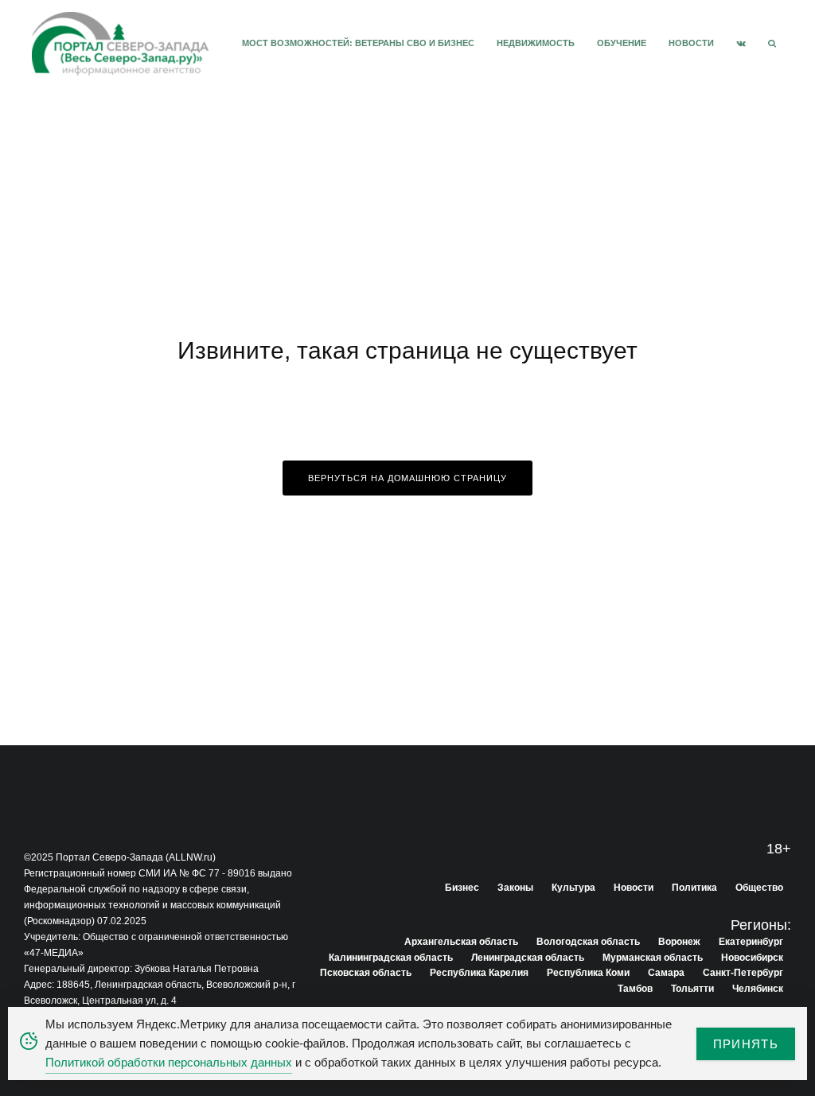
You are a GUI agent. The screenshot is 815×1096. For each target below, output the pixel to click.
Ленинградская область (527, 957)
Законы (515, 887)
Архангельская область (461, 941)
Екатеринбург (751, 941)
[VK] (741, 43)
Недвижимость (536, 43)
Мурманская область (652, 957)
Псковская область (365, 972)
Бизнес (462, 887)
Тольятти (692, 988)
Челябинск (757, 988)
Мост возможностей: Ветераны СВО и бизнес (358, 43)
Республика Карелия (479, 972)
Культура (573, 887)
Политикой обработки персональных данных (168, 1062)
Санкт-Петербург (743, 972)
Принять (745, 1044)
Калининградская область (391, 957)
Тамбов (635, 988)
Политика (694, 887)
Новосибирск (752, 957)
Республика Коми (588, 972)
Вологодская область (588, 941)
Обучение (621, 43)
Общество (759, 887)
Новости (691, 43)
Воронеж (679, 941)
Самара (666, 972)
